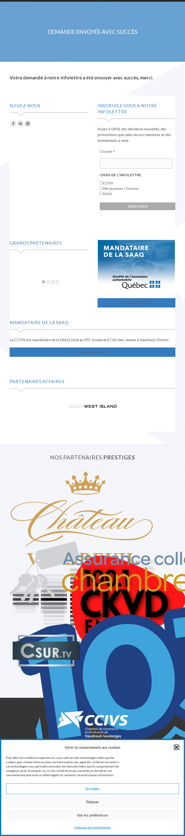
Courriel (107, 151)
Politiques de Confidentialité (92, 827)
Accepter (93, 789)
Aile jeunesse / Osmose (121, 188)
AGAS (107, 194)
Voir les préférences (92, 815)
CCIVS (108, 183)
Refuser (92, 802)
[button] (176, 747)
